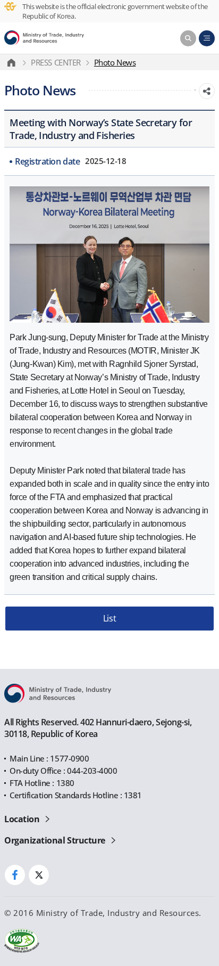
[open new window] (15, 875)
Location (21, 819)
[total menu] (207, 38)
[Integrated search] (188, 38)
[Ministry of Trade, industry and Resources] (13, 62)
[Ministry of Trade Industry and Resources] (44, 38)
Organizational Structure (54, 840)
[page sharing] (207, 91)
